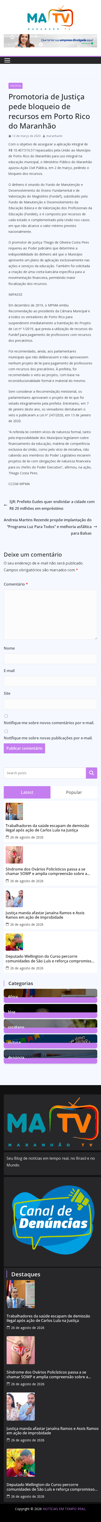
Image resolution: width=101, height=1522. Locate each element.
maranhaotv (54, 136)
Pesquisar (91, 773)
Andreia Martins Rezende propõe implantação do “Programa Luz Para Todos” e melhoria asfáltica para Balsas (48, 526)
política (15, 85)
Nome (9, 648)
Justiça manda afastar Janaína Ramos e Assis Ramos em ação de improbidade (45, 915)
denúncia (16, 1057)
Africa (13, 996)
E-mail (9, 670)
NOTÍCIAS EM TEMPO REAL (64, 1509)
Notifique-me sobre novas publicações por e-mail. (48, 738)
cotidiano (16, 1027)
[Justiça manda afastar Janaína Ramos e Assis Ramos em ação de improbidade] (53, 1406)
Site (7, 693)
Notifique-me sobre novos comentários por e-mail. (49, 722)
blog (11, 1011)
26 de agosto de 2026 (26, 837)
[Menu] (7, 60)
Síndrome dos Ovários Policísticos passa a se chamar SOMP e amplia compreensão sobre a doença (46, 871)
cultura (14, 1042)
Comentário (16, 584)
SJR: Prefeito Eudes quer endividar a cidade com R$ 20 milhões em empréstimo (52, 505)
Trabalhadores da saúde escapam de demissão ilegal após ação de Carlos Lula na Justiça (47, 828)
